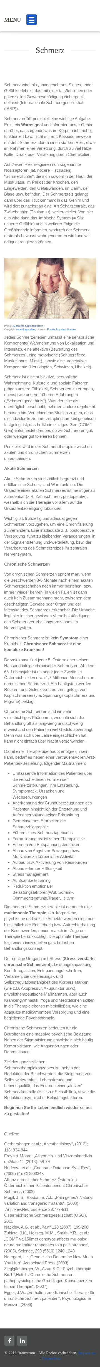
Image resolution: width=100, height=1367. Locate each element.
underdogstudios (25, 329)
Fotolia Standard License (61, 329)
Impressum (87, 1353)
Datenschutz (51, 1358)
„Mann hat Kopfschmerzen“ (28, 326)
